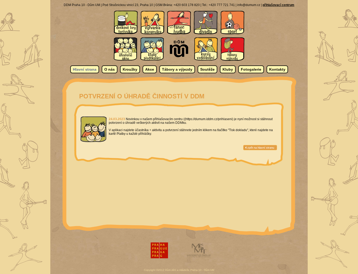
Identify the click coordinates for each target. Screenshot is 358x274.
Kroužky (130, 69)
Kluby (228, 69)
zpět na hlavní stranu (260, 147)
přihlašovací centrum (278, 5)
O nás (109, 69)
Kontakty (277, 69)
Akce (149, 69)
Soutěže (207, 69)
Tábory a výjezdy (177, 69)
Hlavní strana (84, 69)
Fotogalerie (251, 69)
